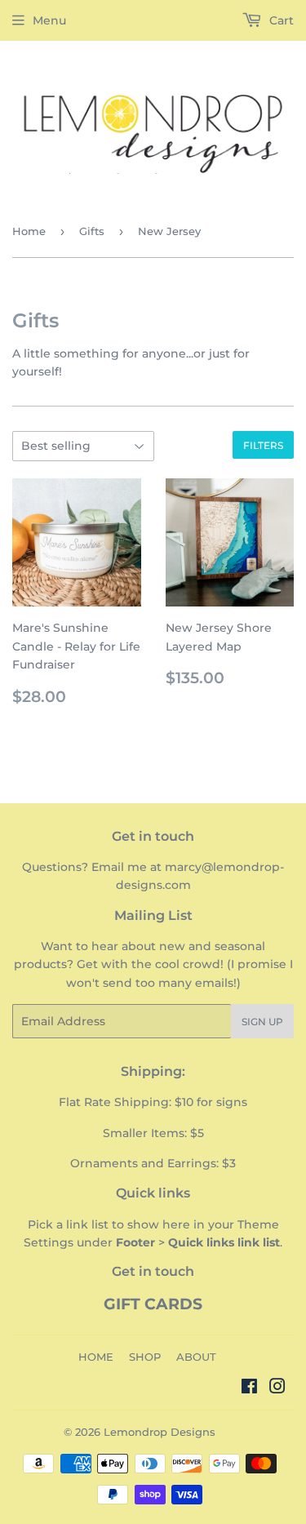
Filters (263, 445)
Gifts (91, 231)
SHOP (145, 1356)
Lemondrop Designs (159, 1431)
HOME (95, 1356)
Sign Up (262, 1021)
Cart (280, 20)
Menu (49, 20)
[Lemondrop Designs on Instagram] (277, 1388)
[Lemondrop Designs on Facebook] (249, 1388)
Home (29, 231)
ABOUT (196, 1356)
